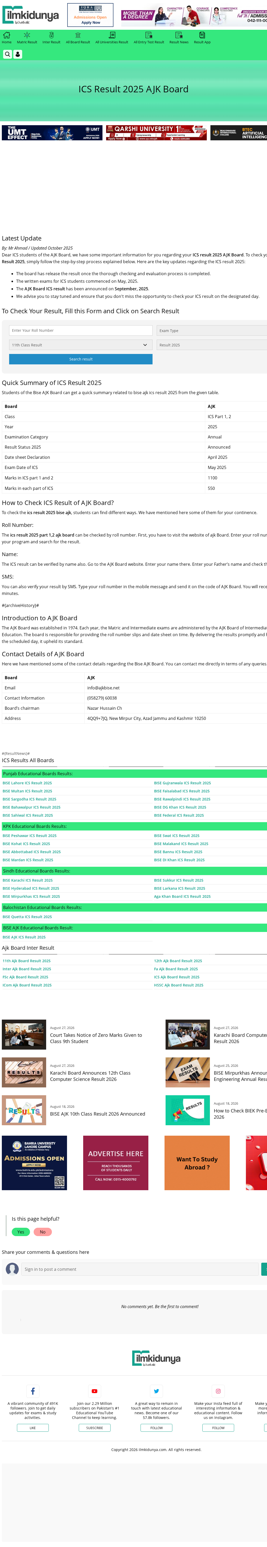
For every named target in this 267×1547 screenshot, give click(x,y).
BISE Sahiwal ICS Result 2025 (28, 815)
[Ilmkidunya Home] (30, 15)
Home (6, 42)
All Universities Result (111, 42)
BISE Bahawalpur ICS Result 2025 (31, 807)
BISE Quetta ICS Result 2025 (27, 916)
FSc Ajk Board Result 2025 (25, 976)
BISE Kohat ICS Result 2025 (26, 843)
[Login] (17, 54)
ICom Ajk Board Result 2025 (27, 985)
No (43, 1232)
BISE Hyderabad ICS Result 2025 (31, 888)
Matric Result (27, 42)
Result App (202, 42)
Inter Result (51, 42)
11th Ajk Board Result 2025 (27, 960)
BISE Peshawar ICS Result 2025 (30, 835)
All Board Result (78, 42)
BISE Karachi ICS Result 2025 (28, 880)
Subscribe (94, 1428)
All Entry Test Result (149, 42)
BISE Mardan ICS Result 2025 (28, 859)
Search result (81, 359)
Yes (20, 1232)
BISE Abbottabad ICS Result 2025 (32, 851)
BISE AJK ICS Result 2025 (24, 937)
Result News (179, 42)
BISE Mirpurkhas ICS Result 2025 (31, 896)
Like (33, 1428)
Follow (156, 1428)
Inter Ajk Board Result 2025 (27, 968)
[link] (90, 15)
